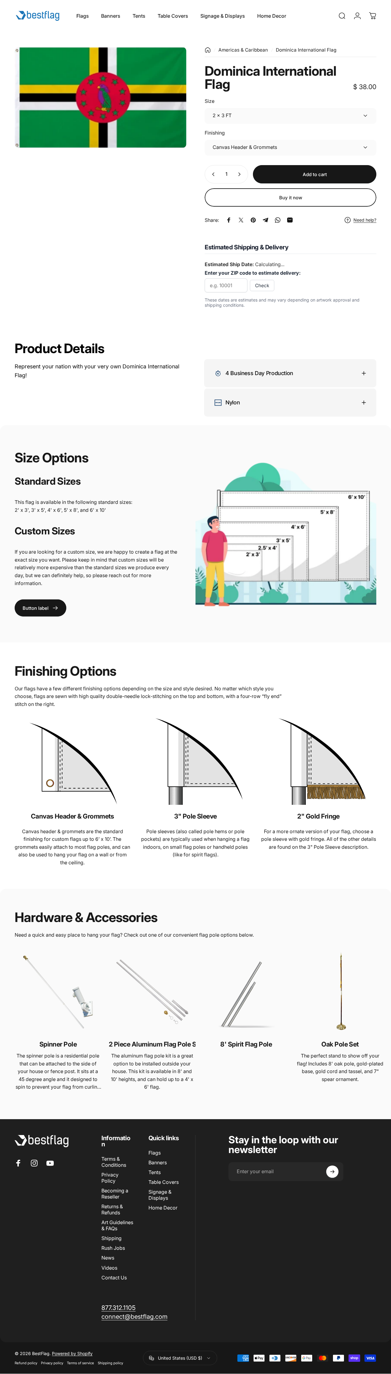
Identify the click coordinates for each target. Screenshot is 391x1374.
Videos (109, 1268)
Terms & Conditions (113, 1162)
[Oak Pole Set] (340, 992)
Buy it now (290, 198)
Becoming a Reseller (114, 1194)
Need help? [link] (364, 219)
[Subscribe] (332, 1172)
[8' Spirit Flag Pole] (246, 992)
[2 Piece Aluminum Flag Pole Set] (152, 992)
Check (262, 285)
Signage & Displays (159, 1195)
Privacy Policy (110, 1178)
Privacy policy (52, 1363)
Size (209, 101)
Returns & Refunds (112, 1209)
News (107, 1258)
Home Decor (162, 1208)
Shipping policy (110, 1363)
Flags (154, 1153)
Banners (157, 1162)
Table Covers (163, 1182)
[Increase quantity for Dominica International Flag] (241, 174)
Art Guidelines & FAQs (117, 1225)
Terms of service (80, 1363)
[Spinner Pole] (58, 992)
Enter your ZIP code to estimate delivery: (253, 273)
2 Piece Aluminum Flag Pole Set (152, 1044)
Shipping (111, 1238)
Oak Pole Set (340, 1044)
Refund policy (26, 1363)
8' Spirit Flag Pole (246, 1044)
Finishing (215, 133)
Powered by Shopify (72, 1353)
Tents (154, 1172)
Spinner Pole (58, 1044)
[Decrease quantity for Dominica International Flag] (212, 174)
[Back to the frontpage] (208, 50)
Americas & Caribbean (243, 50)
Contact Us (114, 1278)
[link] (40, 607)
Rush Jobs (113, 1248)
